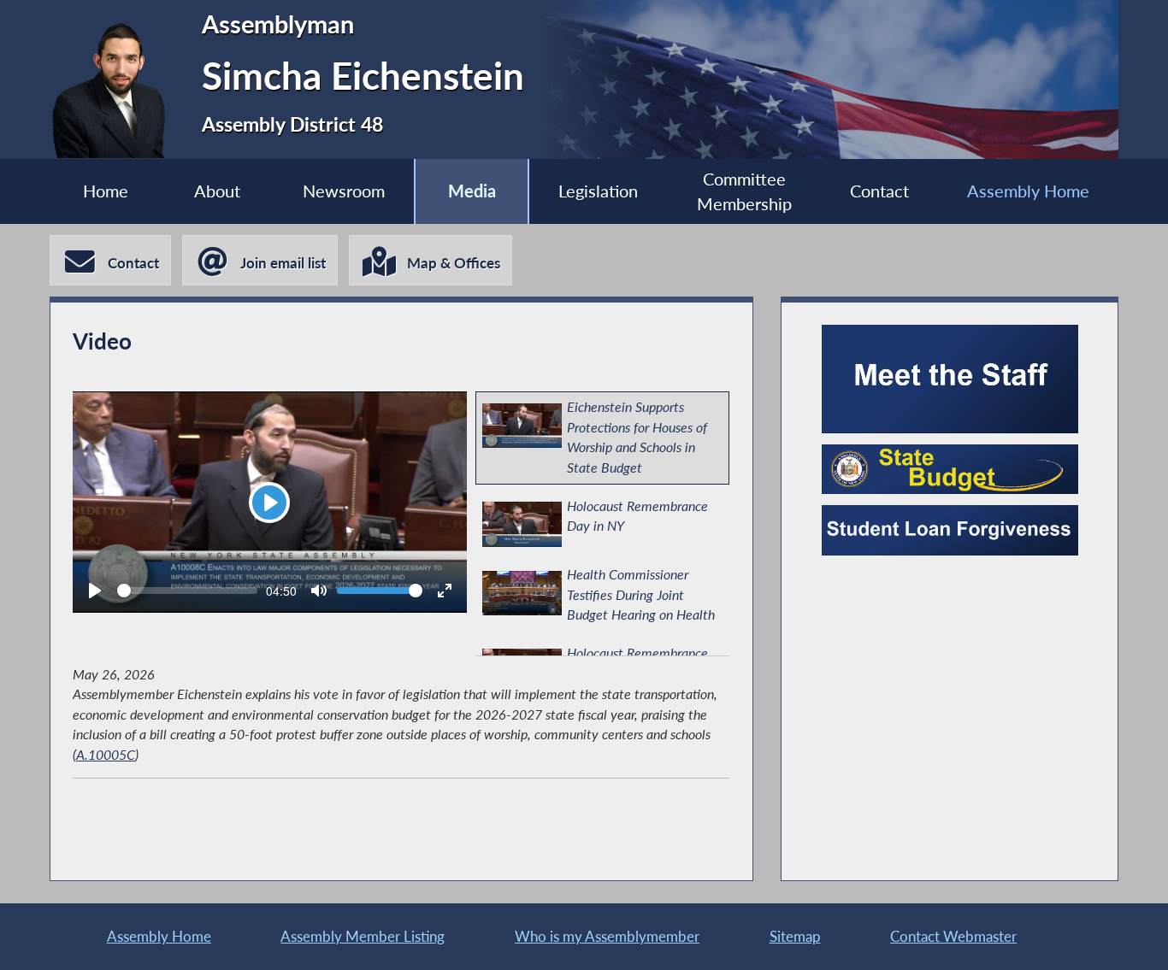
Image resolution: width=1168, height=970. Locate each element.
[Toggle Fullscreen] (444, 590)
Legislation (598, 191)
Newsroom (344, 191)
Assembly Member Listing (362, 936)
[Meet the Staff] (950, 379)
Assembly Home (1028, 191)
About (217, 191)
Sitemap (795, 936)
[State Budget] (950, 469)
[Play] (95, 590)
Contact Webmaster (953, 936)
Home (105, 191)
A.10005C (105, 754)
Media (472, 191)
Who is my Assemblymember (607, 936)
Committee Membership (744, 191)
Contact (879, 191)
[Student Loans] (950, 530)
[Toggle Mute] (319, 590)
